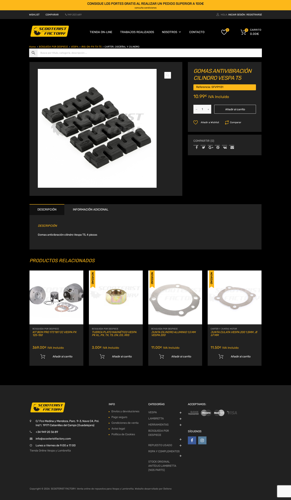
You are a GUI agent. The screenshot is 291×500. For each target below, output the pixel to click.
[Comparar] (77, 284)
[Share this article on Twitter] (203, 147)
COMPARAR (52, 14)
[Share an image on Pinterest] (217, 147)
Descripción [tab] (46, 209)
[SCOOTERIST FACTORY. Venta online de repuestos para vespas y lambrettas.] (49, 36)
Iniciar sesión (236, 14)
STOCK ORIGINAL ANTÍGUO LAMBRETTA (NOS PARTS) (162, 466)
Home (32, 46)
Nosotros (169, 32)
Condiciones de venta (125, 423)
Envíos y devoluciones (125, 411)
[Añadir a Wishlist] (77, 278)
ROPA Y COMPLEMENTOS (164, 451)
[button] (167, 75)
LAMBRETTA (156, 418)
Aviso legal (118, 428)
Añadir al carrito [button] (62, 356)
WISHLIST (34, 14)
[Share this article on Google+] (210, 147)
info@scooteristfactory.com (53, 438)
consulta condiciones (146, 8)
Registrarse (254, 14)
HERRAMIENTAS (158, 424)
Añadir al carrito (235, 109)
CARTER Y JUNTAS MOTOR (224, 329)
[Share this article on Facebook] (196, 147)
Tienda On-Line (101, 32)
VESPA (74, 46)
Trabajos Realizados (137, 32)
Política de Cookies (123, 434)
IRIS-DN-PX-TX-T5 (91, 46)
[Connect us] (192, 440)
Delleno (167, 488)
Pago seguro (119, 417)
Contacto (196, 32)
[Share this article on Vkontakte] (224, 147)
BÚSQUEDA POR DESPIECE (53, 46)
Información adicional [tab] (90, 209)
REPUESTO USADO (160, 445)
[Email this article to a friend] (231, 147)
